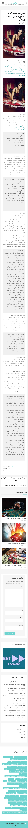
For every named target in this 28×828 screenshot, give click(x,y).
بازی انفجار (22, 738)
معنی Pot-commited (22, 800)
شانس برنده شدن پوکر (11, 793)
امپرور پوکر (22, 734)
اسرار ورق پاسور (6, 764)
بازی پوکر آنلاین (23, 773)
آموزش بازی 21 (23, 759)
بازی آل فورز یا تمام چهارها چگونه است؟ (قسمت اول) (15, 769)
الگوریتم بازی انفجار (11, 766)
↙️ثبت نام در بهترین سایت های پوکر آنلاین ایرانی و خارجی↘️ (14, 824)
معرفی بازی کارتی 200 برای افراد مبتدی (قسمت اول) (15, 798)
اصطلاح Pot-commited (21, 766)
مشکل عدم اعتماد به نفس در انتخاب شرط (16, 518)
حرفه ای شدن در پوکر (22, 783)
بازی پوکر (11, 771)
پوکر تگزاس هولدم (14, 805)
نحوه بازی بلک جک (12, 800)
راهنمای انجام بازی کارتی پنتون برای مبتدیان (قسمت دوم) (15, 788)
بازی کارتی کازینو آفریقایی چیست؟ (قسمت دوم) (14, 707)
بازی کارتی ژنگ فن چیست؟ (20, 778)
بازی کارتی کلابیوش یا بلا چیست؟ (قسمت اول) (15, 715)
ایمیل (21, 617)
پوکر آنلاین (23, 737)
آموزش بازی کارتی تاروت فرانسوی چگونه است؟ (16, 761)
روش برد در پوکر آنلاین (21, 793)
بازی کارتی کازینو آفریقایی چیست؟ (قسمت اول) (14, 710)
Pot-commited (17, 756)
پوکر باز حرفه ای (23, 805)
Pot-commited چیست (8, 756)
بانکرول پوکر (10, 778)
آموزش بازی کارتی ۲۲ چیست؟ (18, 700)
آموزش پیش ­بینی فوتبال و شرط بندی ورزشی (15, 565)
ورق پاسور (17, 802)
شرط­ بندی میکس (15, 795)
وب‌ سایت (21, 625)
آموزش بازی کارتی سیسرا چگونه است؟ (16, 693)
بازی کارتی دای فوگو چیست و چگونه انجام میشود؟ (14, 695)
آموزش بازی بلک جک (20, 729)
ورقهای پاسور (23, 802)
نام (22, 610)
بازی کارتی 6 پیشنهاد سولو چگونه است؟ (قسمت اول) (15, 776)
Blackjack (24, 756)
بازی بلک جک (17, 771)
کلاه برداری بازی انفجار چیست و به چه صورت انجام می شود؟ (14, 812)
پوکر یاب (14, 3)
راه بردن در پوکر (23, 785)
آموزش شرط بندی (20, 23)
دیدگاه (21, 587)
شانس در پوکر (23, 795)
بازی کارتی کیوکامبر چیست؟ (19, 717)
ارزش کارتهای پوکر (22, 764)
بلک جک (5, 781)
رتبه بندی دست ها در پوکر (21, 790)
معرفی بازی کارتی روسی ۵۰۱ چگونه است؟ (16, 705)
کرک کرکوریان (23, 810)
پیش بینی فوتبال (21, 732)
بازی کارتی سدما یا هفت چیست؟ (18, 703)
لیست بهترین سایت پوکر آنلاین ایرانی (17, 681)
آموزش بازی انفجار (14, 759)
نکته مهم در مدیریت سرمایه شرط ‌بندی (17, 543)
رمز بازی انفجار (11, 790)
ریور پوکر (23, 735)
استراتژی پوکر (14, 764)
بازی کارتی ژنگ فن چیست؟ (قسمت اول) (16, 690)
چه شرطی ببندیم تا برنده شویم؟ (20, 807)
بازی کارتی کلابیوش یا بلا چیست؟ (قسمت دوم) (15, 712)
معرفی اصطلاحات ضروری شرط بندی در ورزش (7, 468)
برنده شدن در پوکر (12, 781)
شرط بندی (8, 795)
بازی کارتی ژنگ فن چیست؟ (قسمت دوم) (16, 688)
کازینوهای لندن (9, 807)
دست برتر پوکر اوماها (11, 783)
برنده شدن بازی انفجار (21, 781)
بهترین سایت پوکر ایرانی (20, 731)
